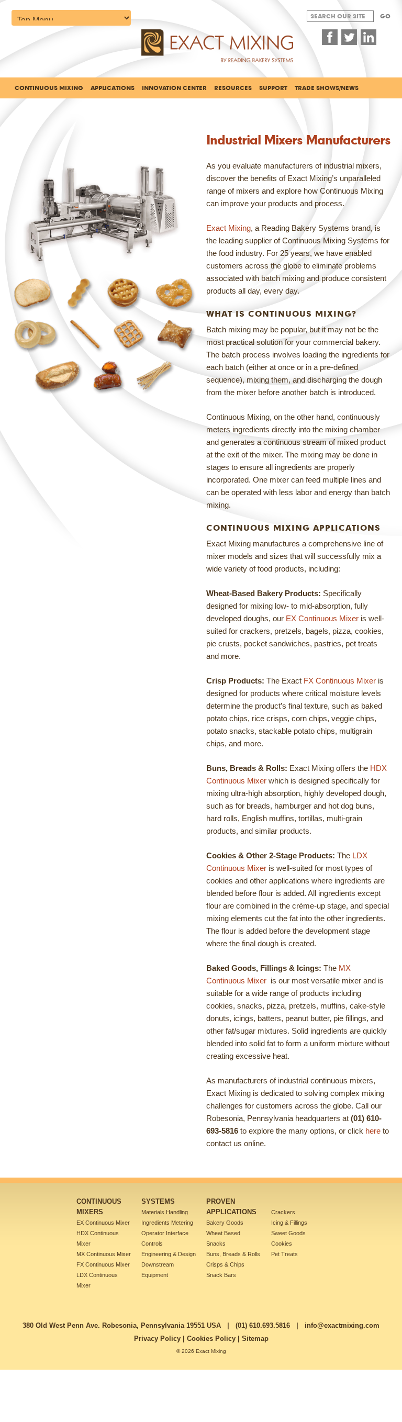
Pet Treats (284, 1254)
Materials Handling (164, 1212)
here (373, 1130)
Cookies (281, 1243)
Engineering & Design (168, 1254)
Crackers (283, 1212)
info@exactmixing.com (342, 1325)
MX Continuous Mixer (103, 1254)
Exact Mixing (228, 227)
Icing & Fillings (289, 1222)
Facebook (330, 37)
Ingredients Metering (167, 1222)
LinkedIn (368, 37)
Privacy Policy (157, 1338)
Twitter (349, 37)
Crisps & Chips (225, 1264)
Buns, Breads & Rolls (233, 1254)
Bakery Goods (224, 1222)
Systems (158, 1201)
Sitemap (255, 1338)
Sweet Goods (288, 1233)
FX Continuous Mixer (340, 680)
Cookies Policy (211, 1338)
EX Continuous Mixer (322, 618)
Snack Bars (221, 1275)
